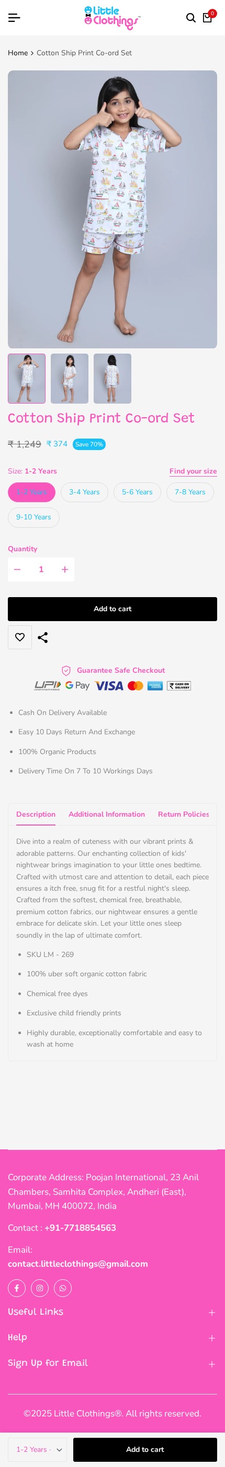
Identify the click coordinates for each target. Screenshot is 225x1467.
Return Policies (184, 814)
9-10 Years (33, 517)
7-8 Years (190, 492)
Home (18, 53)
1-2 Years (31, 492)
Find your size (193, 471)
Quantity (22, 549)
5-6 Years (137, 492)
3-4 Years (84, 492)
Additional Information (107, 814)
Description (35, 814)
